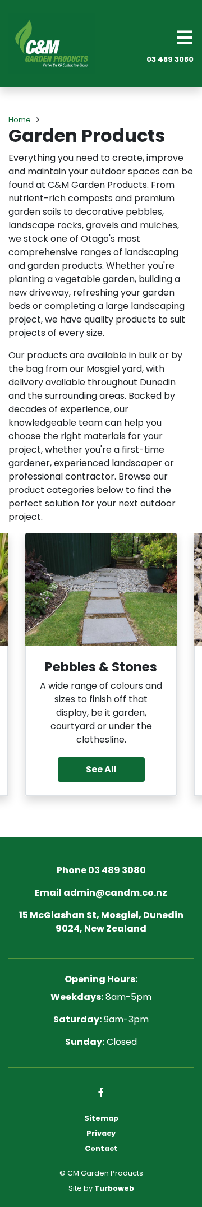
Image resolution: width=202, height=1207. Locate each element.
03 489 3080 (170, 59)
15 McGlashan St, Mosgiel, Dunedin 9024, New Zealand (101, 922)
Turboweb (114, 1188)
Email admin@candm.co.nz (101, 892)
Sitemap (101, 1118)
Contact (101, 1148)
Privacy (101, 1133)
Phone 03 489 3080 (101, 870)
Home (19, 120)
